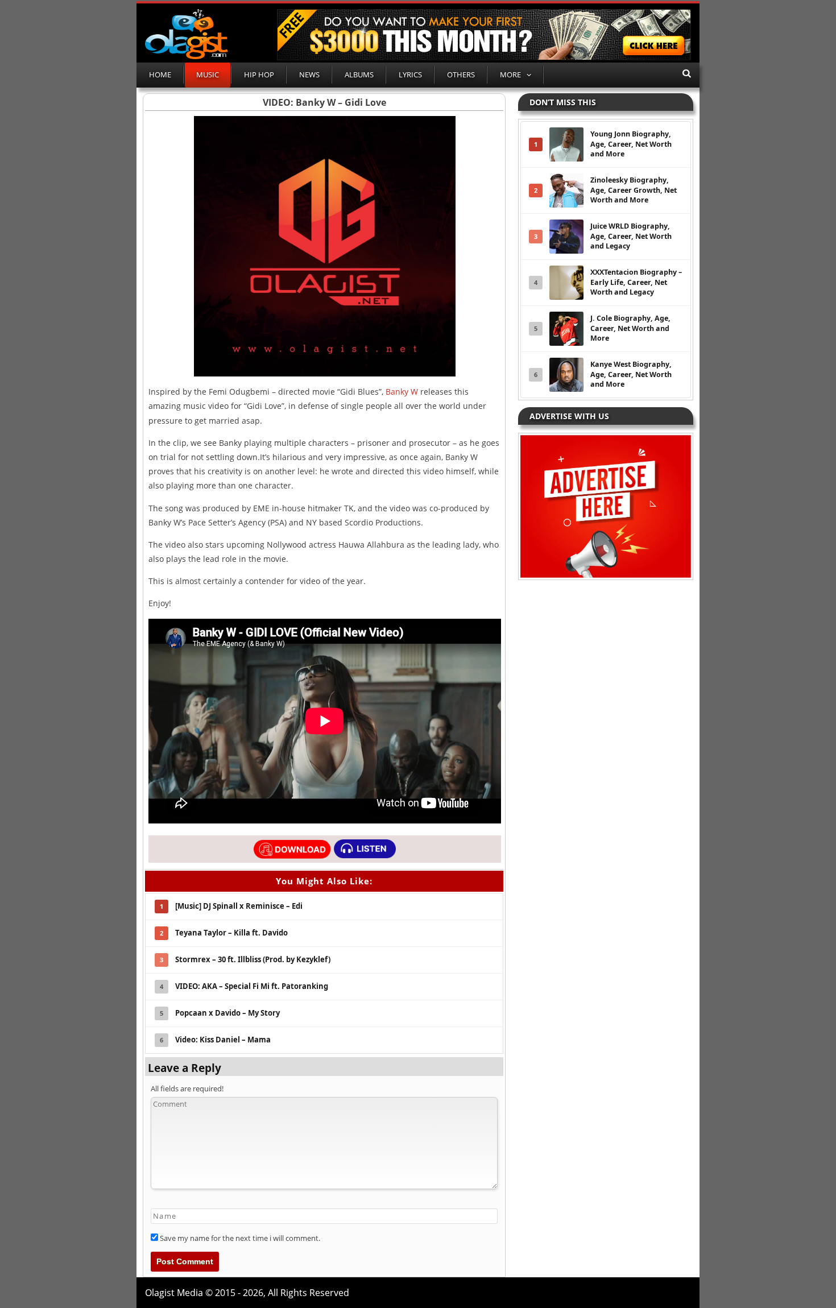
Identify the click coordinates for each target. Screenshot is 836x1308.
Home (160, 74)
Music (207, 74)
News (309, 74)
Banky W (402, 391)
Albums (359, 74)
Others (461, 74)
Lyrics (410, 74)
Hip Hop (259, 74)
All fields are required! (187, 1088)
